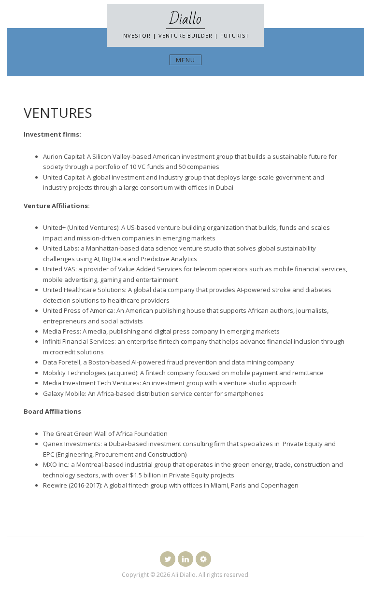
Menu (185, 60)
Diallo (185, 19)
